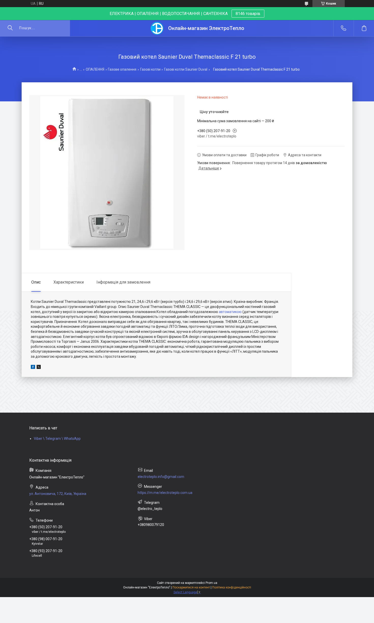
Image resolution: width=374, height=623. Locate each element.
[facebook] (33, 368)
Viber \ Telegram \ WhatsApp (57, 439)
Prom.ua (211, 583)
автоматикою (230, 312)
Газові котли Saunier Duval (185, 69)
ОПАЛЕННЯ (95, 69)
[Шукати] (10, 28)
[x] (39, 368)
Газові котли (150, 69)
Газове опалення (122, 69)
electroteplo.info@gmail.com (161, 477)
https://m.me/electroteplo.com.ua (165, 493)
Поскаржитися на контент (191, 587)
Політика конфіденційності (231, 587)
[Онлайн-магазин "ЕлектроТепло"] (157, 28)
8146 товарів (248, 13)
